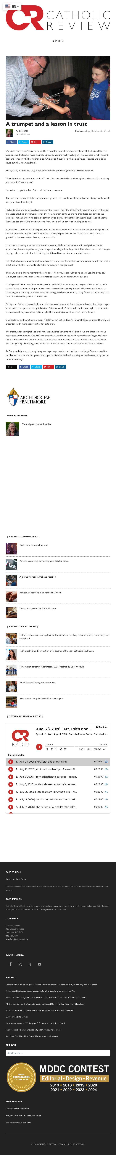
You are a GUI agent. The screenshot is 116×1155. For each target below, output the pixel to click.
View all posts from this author (37, 424)
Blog (88, 130)
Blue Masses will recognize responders (37, 682)
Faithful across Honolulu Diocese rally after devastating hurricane (33, 1029)
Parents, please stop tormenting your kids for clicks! (43, 560)
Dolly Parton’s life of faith (17, 1016)
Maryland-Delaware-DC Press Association (23, 1115)
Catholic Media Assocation (17, 1108)
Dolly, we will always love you (33, 545)
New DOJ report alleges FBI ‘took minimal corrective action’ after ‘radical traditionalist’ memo (46, 997)
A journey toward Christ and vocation (37, 576)
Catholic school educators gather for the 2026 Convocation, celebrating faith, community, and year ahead (51, 984)
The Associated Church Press (18, 1122)
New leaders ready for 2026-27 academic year (41, 698)
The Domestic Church (100, 130)
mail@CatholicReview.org (17, 939)
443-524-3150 (12, 935)
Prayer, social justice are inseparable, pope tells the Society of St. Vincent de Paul (40, 990)
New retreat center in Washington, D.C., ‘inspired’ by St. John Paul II (51, 666)
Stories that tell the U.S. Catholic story (37, 608)
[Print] (7, 367)
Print (10, 367)
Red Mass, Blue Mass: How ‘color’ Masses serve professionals (32, 1036)
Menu (59, 40)
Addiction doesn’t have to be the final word (40, 592)
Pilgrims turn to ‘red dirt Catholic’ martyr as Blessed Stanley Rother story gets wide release (45, 1003)
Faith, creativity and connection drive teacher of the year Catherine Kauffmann (56, 650)
